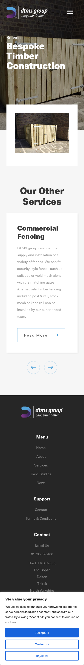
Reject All (42, 655)
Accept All (42, 632)
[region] (42, 628)
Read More (36, 335)
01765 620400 (42, 553)
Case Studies (41, 473)
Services (41, 465)
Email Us (42, 545)
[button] (70, 11)
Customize (42, 644)
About (41, 456)
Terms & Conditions (41, 518)
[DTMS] (27, 13)
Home (41, 447)
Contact (41, 509)
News (41, 482)
